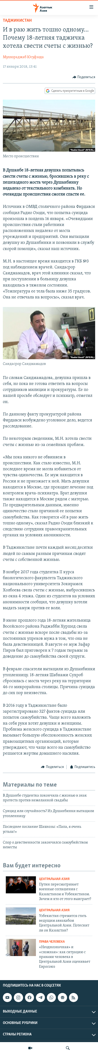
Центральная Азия (54, 879)
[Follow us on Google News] (62, 997)
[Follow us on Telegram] (40, 997)
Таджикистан (17, 21)
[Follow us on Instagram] (18, 997)
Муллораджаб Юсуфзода (23, 57)
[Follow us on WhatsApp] (51, 997)
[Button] (84, 77)
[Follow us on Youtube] (7, 997)
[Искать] (68, 1048)
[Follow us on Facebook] (29, 997)
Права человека (52, 942)
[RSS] (73, 997)
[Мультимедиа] (30, 1048)
